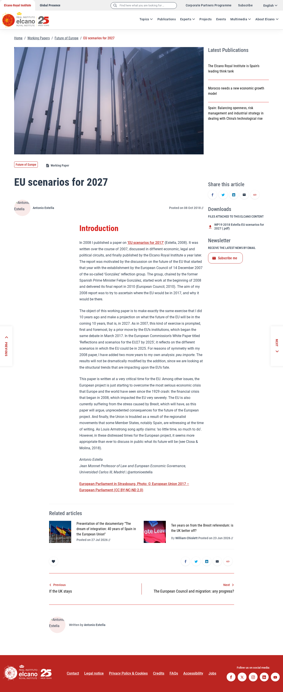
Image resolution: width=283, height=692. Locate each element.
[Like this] (53, 561)
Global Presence (50, 5)
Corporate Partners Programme (209, 5)
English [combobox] (268, 5)
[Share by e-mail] (244, 195)
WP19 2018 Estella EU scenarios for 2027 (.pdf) (239, 226)
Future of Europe (66, 38)
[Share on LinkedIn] (233, 195)
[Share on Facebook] (212, 195)
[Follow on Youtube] (275, 677)
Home (18, 38)
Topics (144, 19)
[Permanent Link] (254, 195)
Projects (205, 19)
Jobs (212, 673)
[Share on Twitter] (223, 195)
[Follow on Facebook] (231, 677)
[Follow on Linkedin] (264, 677)
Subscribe (245, 5)
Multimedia (238, 19)
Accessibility (193, 673)
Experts (185, 19)
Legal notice (94, 673)
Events (221, 19)
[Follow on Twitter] (242, 677)
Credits (158, 673)
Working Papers (38, 38)
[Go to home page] (29, 17)
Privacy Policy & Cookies (128, 673)
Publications (166, 19)
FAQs (174, 673)
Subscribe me (227, 258)
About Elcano (265, 19)
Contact (73, 673)
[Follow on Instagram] (253, 677)
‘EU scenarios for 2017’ (145, 243)
